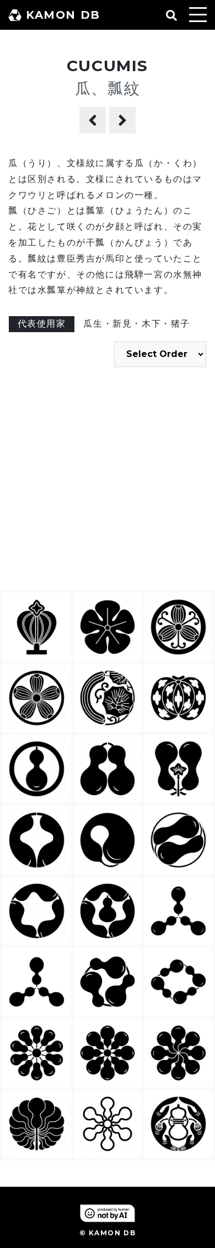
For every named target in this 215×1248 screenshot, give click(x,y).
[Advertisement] (107, 480)
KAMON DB (63, 15)
